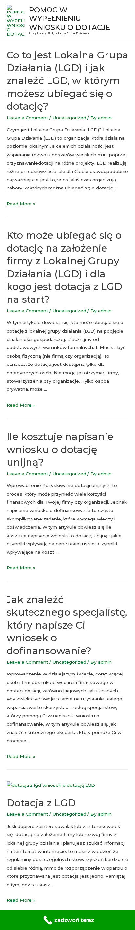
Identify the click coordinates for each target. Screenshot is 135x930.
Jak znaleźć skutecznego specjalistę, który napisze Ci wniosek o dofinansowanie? (67, 625)
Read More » (21, 203)
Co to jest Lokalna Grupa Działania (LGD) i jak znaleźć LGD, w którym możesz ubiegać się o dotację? (67, 80)
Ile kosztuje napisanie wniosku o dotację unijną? (60, 449)
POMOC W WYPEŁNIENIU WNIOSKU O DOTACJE (69, 19)
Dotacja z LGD (41, 803)
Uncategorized (69, 117)
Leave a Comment (27, 117)
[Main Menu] (121, 20)
